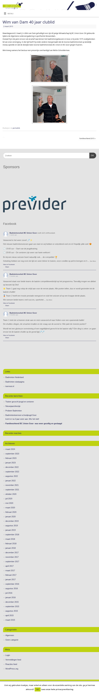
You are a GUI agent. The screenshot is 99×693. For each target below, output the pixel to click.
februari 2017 (10, 575)
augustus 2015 (11, 611)
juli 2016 (8, 593)
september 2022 (12, 472)
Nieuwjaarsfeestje (12, 406)
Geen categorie (11, 640)
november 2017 (12, 557)
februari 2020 (10, 512)
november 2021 (12, 485)
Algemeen (9, 635)
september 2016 (12, 584)
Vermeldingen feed (13, 660)
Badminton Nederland (14, 377)
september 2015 (12, 606)
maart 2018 (10, 539)
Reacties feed (11, 664)
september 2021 (12, 489)
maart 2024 (10, 449)
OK (91, 155)
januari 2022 (10, 481)
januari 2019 (10, 530)
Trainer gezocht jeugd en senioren (19, 402)
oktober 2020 (10, 494)
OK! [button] (37, 689)
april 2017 (9, 566)
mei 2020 (9, 503)
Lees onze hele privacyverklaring (57, 689)
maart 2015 (10, 620)
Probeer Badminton (13, 411)
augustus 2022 (11, 476)
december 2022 (12, 467)
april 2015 (9, 615)
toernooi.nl (9, 386)
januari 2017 (10, 579)
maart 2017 (10, 570)
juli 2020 (8, 498)
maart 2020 (10, 507)
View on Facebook (9, 264)
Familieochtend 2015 (87, 138)
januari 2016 (10, 597)
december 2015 (12, 602)
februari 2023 (10, 458)
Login (7, 655)
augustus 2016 (11, 588)
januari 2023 (10, 463)
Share (7, 267)
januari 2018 (10, 548)
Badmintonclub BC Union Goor (23, 233)
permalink (16, 128)
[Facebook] (96, 5)
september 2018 (12, 534)
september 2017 (12, 561)
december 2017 (12, 552)
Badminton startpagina (14, 382)
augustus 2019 (11, 525)
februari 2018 (10, 543)
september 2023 (12, 454)
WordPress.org (11, 669)
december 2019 (12, 521)
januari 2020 (10, 516)
